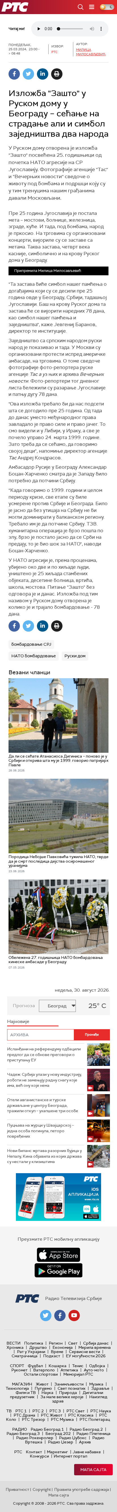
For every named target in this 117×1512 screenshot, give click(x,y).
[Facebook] (14, 74)
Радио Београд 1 (47, 1429)
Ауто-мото (94, 1370)
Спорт (17, 1365)
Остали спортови (41, 1374)
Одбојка (97, 1365)
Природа (68, 1392)
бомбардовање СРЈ (31, 644)
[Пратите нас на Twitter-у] (45, 1315)
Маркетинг (57, 1451)
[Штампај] (56, 74)
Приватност (17, 1489)
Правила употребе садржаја (81, 1489)
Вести (13, 1343)
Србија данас (96, 1343)
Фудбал (35, 1365)
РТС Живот (51, 1415)
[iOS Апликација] (58, 1197)
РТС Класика (80, 1415)
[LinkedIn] (42, 74)
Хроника (15, 1347)
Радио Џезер (60, 1442)
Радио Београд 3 (23, 1433)
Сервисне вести (84, 1351)
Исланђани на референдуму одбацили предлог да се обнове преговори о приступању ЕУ (44, 1054)
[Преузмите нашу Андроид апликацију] (58, 1270)
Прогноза (24, 1006)
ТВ (9, 1410)
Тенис (77, 1365)
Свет (73, 1343)
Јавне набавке (87, 1451)
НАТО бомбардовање (33, 656)
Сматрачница (24, 1355)
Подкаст (51, 1355)
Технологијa (17, 1388)
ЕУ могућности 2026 (86, 1355)
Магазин (22, 1384)
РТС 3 (55, 1410)
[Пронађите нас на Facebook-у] (60, 1315)
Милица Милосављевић (91, 52)
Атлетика (69, 1370)
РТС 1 (21, 1410)
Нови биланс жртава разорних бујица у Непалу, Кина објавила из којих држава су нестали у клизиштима (44, 1156)
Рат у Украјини (31, 1351)
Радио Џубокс (73, 1437)
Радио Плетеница (93, 1433)
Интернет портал (70, 1456)
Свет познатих (71, 1388)
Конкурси (39, 1456)
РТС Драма (24, 1415)
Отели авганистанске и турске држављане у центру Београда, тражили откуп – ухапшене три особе (42, 1105)
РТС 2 (38, 1410)
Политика (33, 1343)
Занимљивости (68, 1384)
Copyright (42, 1489)
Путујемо (43, 1388)
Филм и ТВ (26, 1392)
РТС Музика (62, 1419)
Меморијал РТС (78, 1374)
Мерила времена (94, 1347)
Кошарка (57, 1365)
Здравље (100, 1388)
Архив (85, 1442)
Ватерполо (44, 1370)
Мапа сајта (93, 1469)
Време (57, 1351)
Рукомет (19, 1370)
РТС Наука (100, 1410)
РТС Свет (75, 1410)
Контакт (34, 1451)
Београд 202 (58, 1433)
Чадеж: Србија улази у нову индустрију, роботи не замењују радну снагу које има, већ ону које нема (44, 1080)
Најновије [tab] (18, 1021)
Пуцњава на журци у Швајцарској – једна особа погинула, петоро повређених (40, 1131)
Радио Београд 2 (86, 1429)
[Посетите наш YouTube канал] (74, 1315)
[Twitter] (28, 74)
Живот (42, 1384)
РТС (18, 1451)
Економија (63, 1347)
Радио (19, 1429)
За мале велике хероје (61, 1396)
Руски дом (74, 656)
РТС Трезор (33, 1419)
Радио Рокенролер (34, 1437)
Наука (47, 1392)
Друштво (38, 1347)
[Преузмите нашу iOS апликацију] (58, 1255)
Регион (55, 1343)
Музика (96, 1384)
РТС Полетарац (95, 1419)
